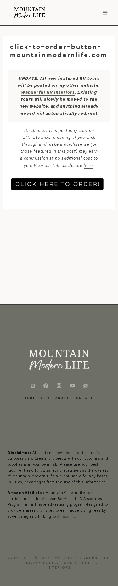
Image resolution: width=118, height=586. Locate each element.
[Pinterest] (32, 385)
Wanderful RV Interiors (48, 92)
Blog (45, 398)
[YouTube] (72, 385)
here (88, 165)
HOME (30, 398)
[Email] (85, 385)
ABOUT (62, 398)
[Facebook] (46, 385)
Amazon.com (68, 516)
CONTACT (83, 398)
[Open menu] (104, 12)
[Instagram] (59, 385)
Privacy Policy (42, 563)
